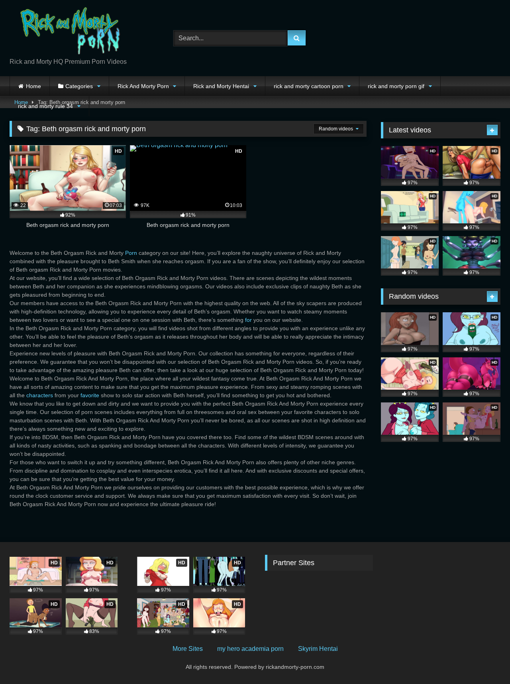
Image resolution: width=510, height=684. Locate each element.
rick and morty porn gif (396, 86)
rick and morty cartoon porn (308, 86)
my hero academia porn (250, 648)
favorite (89, 395)
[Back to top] (485, 660)
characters (39, 395)
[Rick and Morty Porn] (69, 31)
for (248, 320)
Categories (79, 86)
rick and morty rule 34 (45, 106)
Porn (131, 253)
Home (33, 86)
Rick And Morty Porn (143, 86)
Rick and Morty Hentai (221, 86)
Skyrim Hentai (318, 648)
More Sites (188, 648)
